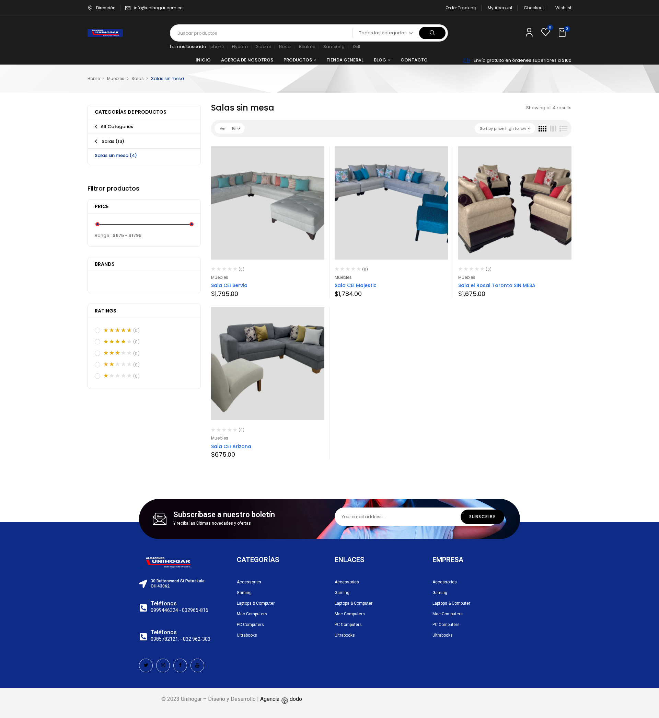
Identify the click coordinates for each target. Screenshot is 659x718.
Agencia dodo (281, 699)
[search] (432, 33)
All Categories (117, 126)
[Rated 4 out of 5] (117, 341)
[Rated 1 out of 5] (117, 375)
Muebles (115, 78)
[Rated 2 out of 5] (117, 364)
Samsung (334, 46)
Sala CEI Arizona (231, 446)
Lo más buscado (188, 46)
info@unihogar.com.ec (158, 8)
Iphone (216, 46)
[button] (563, 33)
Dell (356, 46)
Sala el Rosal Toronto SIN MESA (496, 285)
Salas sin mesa (116, 155)
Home (94, 78)
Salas (137, 78)
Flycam (240, 46)
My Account (500, 8)
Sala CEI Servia (229, 285)
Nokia (285, 46)
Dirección (106, 8)
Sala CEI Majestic (356, 285)
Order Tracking (461, 8)
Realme (307, 46)
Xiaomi (263, 46)
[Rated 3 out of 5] (117, 353)
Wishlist (563, 8)
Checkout (534, 8)
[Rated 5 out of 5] (117, 330)
